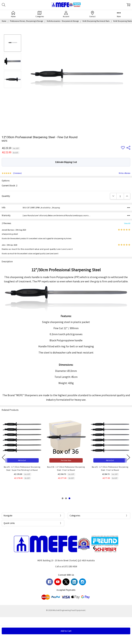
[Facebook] (49, 581)
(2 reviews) (17, 173)
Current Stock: (9, 185)
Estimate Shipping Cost (66, 162)
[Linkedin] (74, 581)
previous (3, 457)
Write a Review (124, 173)
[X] (66, 581)
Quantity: (6, 196)
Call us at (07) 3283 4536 (66, 566)
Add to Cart (22, 460)
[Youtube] (57, 581)
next (128, 457)
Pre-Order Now (66, 460)
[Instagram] (82, 581)
